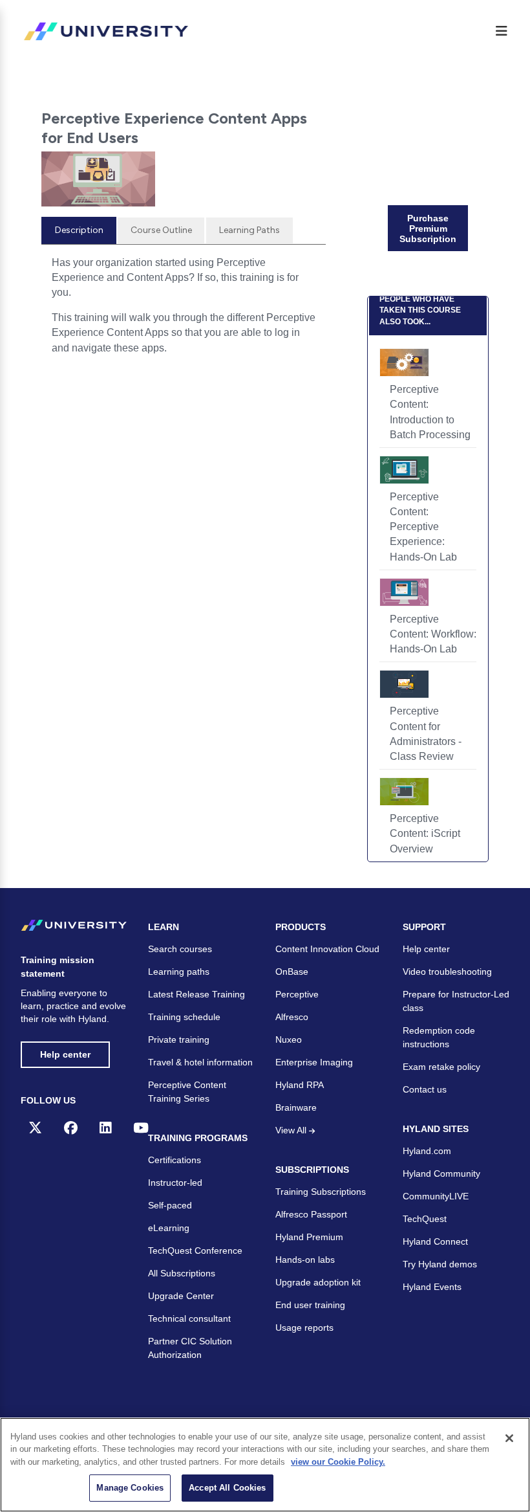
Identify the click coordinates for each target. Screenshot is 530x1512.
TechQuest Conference (195, 1250)
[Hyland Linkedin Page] (105, 1127)
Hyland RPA (299, 1085)
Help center (65, 1054)
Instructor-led (175, 1182)
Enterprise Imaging (314, 1062)
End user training (310, 1305)
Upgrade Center (181, 1296)
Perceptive (297, 994)
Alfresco (291, 1017)
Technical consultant (189, 1318)
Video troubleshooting (447, 971)
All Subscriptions (181, 1273)
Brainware (296, 1107)
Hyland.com (427, 1151)
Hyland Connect (435, 1241)
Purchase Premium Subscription (427, 228)
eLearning (168, 1228)
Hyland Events (432, 1287)
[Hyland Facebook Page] (70, 1127)
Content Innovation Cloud (327, 949)
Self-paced (170, 1205)
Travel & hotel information (200, 1062)
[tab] (78, 230)
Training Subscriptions (320, 1191)
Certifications (174, 1160)
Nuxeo (288, 1039)
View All (292, 1130)
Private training (178, 1039)
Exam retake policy (441, 1067)
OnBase (291, 971)
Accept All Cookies (227, 1488)
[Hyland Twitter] (35, 1127)
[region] (265, 1465)
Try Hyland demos (440, 1264)
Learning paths (178, 971)
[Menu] (501, 31)
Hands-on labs (305, 1259)
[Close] (509, 1438)
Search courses (180, 949)
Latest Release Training (196, 994)
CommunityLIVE (436, 1196)
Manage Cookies (130, 1488)
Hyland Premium (309, 1237)
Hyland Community (441, 1173)
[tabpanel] (183, 310)
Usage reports (304, 1327)
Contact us (425, 1089)
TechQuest (425, 1219)
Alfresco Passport (311, 1214)
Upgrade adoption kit (318, 1282)
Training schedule (184, 1017)
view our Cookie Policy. (338, 1462)
